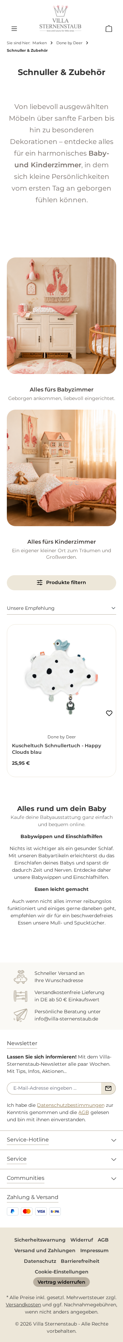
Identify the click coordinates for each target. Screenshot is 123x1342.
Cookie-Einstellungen (61, 1272)
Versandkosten (23, 1305)
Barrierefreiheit (80, 1261)
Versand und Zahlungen (45, 1250)
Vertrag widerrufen (61, 1282)
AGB (83, 1112)
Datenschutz (40, 1261)
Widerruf (81, 1240)
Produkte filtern (65, 582)
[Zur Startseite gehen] (60, 18)
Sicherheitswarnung (40, 1240)
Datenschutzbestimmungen (71, 1105)
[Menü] (14, 28)
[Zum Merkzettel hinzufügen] (109, 713)
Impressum (94, 1250)
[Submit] (108, 1088)
